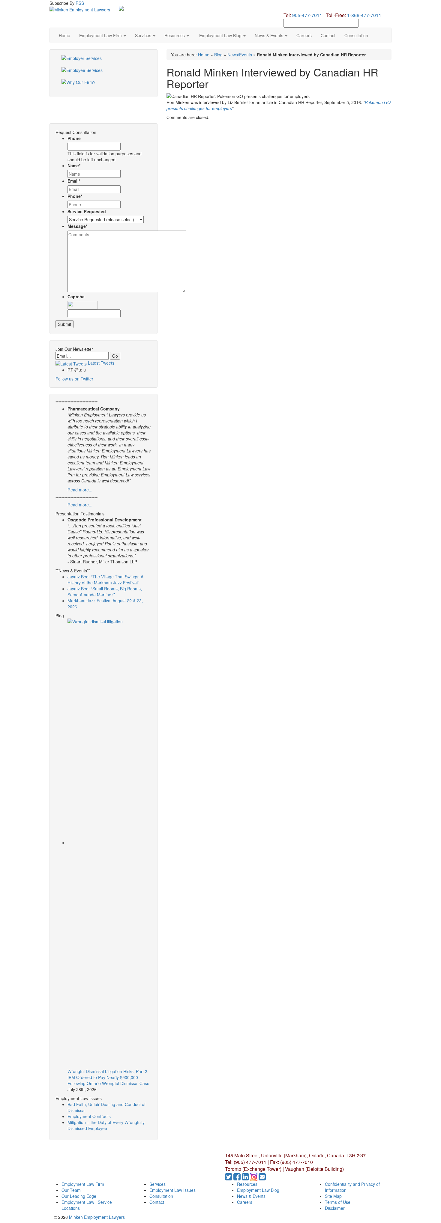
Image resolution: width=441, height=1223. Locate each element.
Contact (328, 35)
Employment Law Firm (101, 35)
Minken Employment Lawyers (97, 1217)
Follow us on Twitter (74, 379)
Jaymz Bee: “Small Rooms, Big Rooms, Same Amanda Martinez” (105, 592)
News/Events (239, 55)
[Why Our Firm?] (104, 85)
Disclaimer (335, 1208)
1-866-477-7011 (364, 15)
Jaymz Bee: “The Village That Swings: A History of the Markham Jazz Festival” (105, 580)
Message (77, 226)
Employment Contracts (89, 1116)
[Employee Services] (104, 73)
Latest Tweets (100, 363)
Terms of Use (337, 1202)
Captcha (76, 297)
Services (143, 35)
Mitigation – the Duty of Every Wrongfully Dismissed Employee (106, 1125)
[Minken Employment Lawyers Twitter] (229, 1178)
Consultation (356, 35)
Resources (175, 35)
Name (74, 166)
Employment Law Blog (220, 35)
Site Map (333, 1196)
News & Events (269, 35)
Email (74, 181)
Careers (304, 35)
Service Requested (87, 211)
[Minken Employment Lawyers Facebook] (237, 1178)
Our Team (71, 1190)
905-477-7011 (307, 15)
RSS (80, 3)
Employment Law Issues (172, 1190)
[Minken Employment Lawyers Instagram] (254, 1178)
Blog (218, 55)
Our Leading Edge (79, 1196)
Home (64, 35)
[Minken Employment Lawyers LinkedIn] (246, 1178)
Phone (74, 138)
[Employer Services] (104, 61)
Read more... (80, 490)
